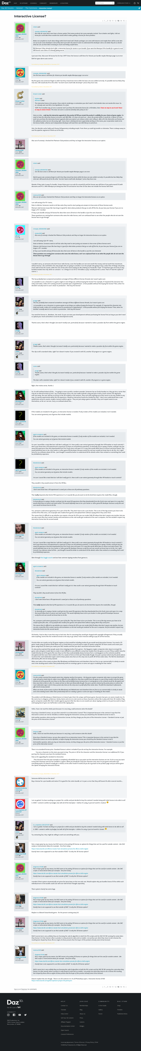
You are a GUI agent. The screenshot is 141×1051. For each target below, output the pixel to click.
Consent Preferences (67, 1034)
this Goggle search (47, 558)
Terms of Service (80, 1042)
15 (124, 21)
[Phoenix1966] (21, 529)
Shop (15, 3)
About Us (82, 1014)
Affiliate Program (66, 1022)
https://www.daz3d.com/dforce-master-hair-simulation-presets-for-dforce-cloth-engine (60, 849)
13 (118, 21)
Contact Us (64, 1005)
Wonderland (19, 401)
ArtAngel (18, 905)
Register (24, 989)
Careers (82, 1022)
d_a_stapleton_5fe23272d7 (20, 811)
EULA (96, 1042)
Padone (37, 98)
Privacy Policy (90, 1042)
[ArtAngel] (21, 899)
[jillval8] (21, 230)
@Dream (37, 100)
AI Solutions (64, 3)
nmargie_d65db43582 (41, 31)
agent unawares (20, 421)
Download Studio (123, 3)
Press (81, 1018)
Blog (81, 1010)
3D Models (33, 3)
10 (110, 21)
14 (121, 21)
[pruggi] (21, 282)
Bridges (82, 1026)
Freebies (119, 1010)
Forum (100, 1014)
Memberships (54, 3)
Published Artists (122, 1014)
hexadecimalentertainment (21, 789)
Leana (17, 308)
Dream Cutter (19, 101)
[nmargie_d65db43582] (21, 28)
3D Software (24, 3)
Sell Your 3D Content (67, 1018)
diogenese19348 (20, 854)
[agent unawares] (21, 416)
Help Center (64, 1014)
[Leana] (21, 302)
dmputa (18, 718)
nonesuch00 (19, 150)
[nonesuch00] (21, 144)
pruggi (17, 287)
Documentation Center (68, 1026)
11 (113, 21)
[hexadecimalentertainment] (21, 782)
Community (43, 3)
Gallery (101, 1010)
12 (115, 21)
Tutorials (63, 1010)
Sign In (16, 989)
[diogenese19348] (21, 848)
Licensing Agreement (67, 1042)
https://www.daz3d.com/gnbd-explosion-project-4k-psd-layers (52, 981)
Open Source (65, 1030)
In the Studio (102, 1005)
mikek (35, 27)
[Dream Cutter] (21, 95)
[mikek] (21, 73)
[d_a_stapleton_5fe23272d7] (21, 804)
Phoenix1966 (19, 535)
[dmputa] (21, 713)
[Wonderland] (21, 395)
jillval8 (17, 236)
